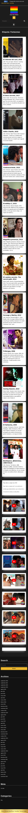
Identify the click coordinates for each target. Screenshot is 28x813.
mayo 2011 (3, 767)
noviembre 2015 (4, 708)
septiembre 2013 (4, 750)
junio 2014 (3, 744)
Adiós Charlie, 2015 (10, 131)
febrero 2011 (3, 772)
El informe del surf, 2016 (12, 59)
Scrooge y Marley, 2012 (12, 315)
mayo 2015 (3, 721)
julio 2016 (3, 691)
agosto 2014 (3, 740)
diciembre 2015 (4, 706)
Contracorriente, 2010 (11, 167)
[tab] (14, 17)
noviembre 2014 (4, 733)
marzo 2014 (3, 748)
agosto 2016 (3, 689)
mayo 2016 (3, 695)
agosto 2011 (3, 761)
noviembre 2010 (4, 776)
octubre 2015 (3, 710)
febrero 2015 (3, 727)
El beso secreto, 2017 (11, 95)
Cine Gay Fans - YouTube (7, 3)
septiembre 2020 (4, 685)
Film (2, 800)
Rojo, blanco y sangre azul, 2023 (10, 482)
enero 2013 (3, 755)
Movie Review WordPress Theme (9, 811)
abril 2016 (3, 697)
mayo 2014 (3, 746)
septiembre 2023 (4, 680)
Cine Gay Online (14, 14)
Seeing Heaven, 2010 (11, 389)
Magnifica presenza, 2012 (13, 239)
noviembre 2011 (4, 759)
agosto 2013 (3, 753)
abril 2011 (3, 770)
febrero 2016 (3, 702)
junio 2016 (3, 693)
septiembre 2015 (4, 712)
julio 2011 (3, 763)
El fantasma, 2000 (10, 425)
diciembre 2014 (4, 731)
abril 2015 (3, 723)
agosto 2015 (3, 714)
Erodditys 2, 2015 (10, 203)
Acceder (2, 788)
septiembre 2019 (4, 687)
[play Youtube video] (14, 506)
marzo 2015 (3, 725)
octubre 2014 (3, 736)
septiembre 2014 (4, 738)
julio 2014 (3, 742)
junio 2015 (3, 719)
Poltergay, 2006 (9, 351)
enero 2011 (3, 774)
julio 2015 (3, 716)
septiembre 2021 (4, 682)
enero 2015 (3, 729)
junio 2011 (3, 765)
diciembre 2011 (4, 757)
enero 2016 (3, 704)
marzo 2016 (3, 699)
